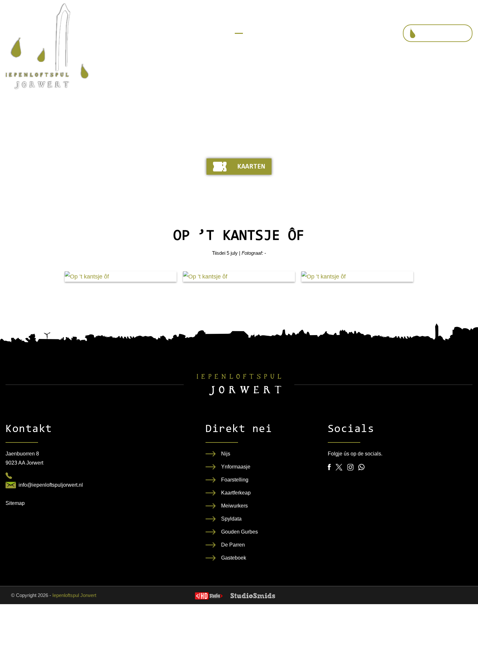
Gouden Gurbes (239, 532)
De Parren (233, 545)
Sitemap (15, 503)
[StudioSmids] (253, 595)
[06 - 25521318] (9, 475)
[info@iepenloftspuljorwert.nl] (11, 485)
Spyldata (231, 519)
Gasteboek (233, 558)
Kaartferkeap (236, 492)
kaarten (251, 166)
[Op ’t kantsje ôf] (121, 276)
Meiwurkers (234, 506)
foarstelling (443, 33)
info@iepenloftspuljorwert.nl (51, 485)
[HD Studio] (208, 596)
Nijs (225, 453)
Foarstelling (234, 479)
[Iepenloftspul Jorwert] (47, 46)
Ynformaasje (235, 466)
